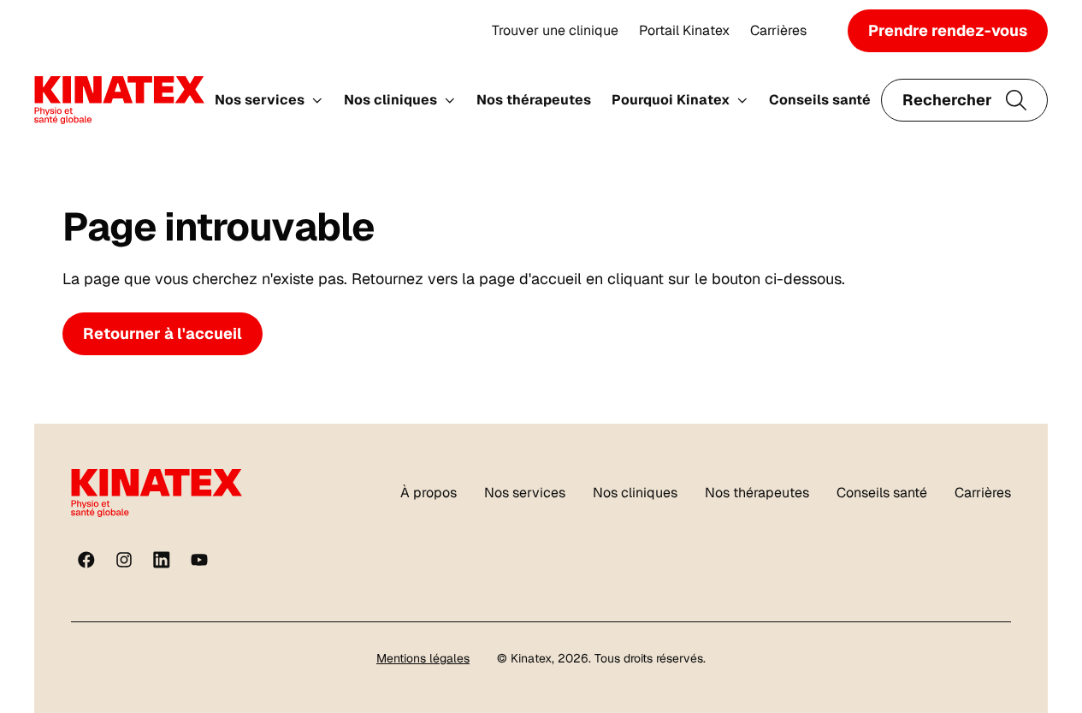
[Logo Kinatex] (119, 100)
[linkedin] (161, 559)
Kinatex (531, 658)
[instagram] (124, 559)
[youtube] (199, 559)
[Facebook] (86, 559)
